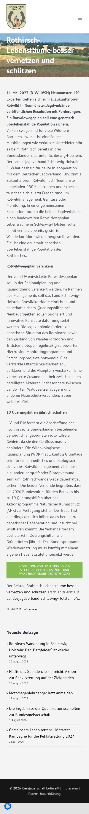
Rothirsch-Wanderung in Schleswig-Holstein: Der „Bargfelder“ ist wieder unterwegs (39, 650)
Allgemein (30, 609)
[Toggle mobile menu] (80, 19)
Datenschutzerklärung (44, 793)
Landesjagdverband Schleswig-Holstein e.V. (42, 598)
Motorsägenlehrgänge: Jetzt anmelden (41, 692)
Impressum (70, 788)
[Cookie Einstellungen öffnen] (7, 808)
